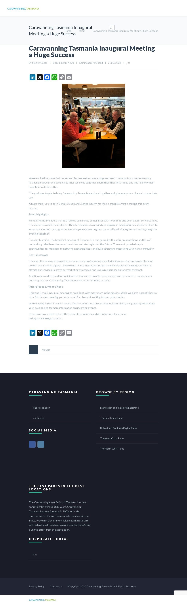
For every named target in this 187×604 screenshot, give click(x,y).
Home (68, 30)
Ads (35, 554)
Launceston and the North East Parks (119, 407)
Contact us (38, 417)
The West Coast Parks (112, 438)
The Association (41, 407)
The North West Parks (112, 448)
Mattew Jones (39, 62)
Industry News (66, 62)
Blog (82, 30)
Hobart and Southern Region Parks (118, 428)
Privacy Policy (36, 586)
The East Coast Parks (111, 417)
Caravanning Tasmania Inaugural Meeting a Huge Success (92, 51)
